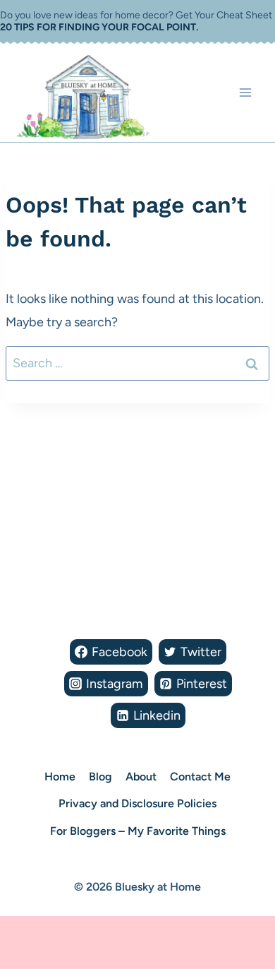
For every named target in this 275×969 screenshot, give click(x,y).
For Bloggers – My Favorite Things (138, 831)
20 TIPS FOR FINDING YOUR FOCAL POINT (98, 27)
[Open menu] (245, 93)
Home (59, 776)
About (141, 776)
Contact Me (200, 776)
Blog (100, 776)
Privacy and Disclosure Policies (137, 803)
